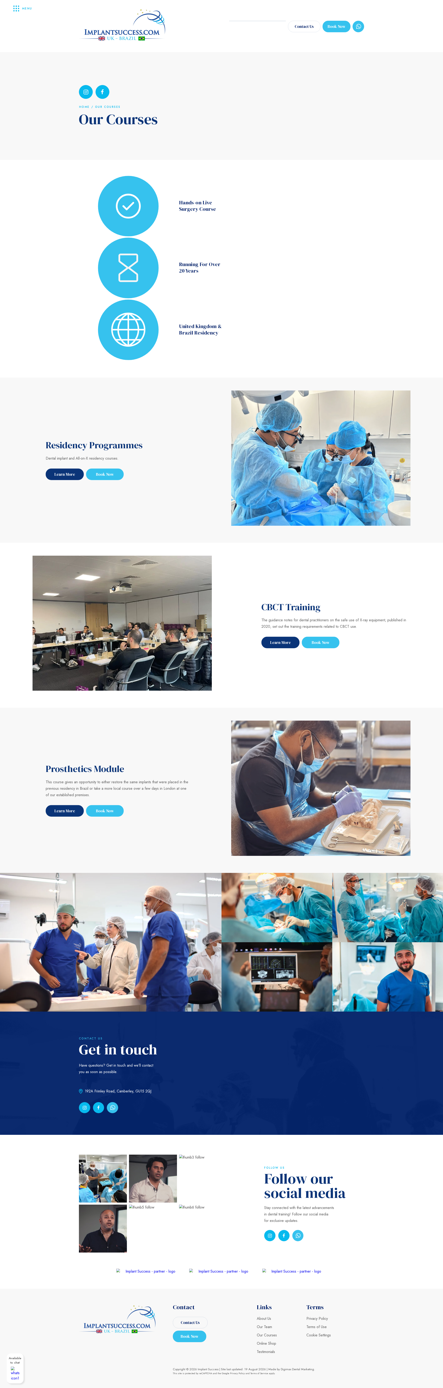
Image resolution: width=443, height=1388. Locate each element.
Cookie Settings (318, 1335)
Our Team (264, 1326)
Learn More (64, 474)
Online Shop (266, 1343)
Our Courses (267, 1335)
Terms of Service (259, 1373)
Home (84, 107)
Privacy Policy (317, 1318)
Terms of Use (316, 1326)
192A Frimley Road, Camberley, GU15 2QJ (118, 1091)
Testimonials (266, 1351)
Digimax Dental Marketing (297, 1369)
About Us (264, 1318)
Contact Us (304, 26)
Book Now (336, 26)
